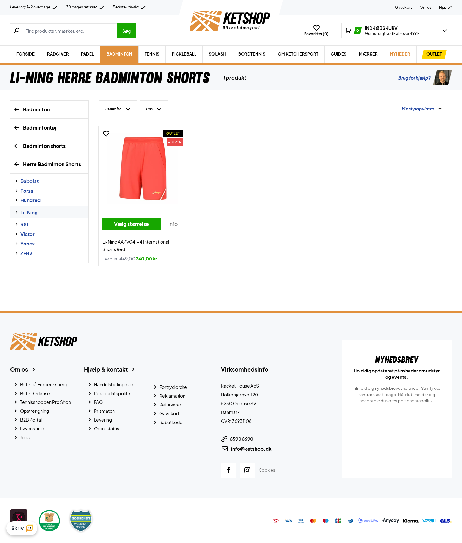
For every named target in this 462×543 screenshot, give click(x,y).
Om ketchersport (298, 54)
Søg (126, 31)
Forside (25, 54)
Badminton (119, 54)
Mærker (368, 54)
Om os (426, 7)
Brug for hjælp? (414, 78)
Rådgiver (58, 54)
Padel (87, 54)
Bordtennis (251, 54)
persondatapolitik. (416, 400)
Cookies (267, 470)
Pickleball (184, 54)
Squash (217, 54)
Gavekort (403, 7)
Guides (338, 54)
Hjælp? (445, 7)
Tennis (152, 54)
